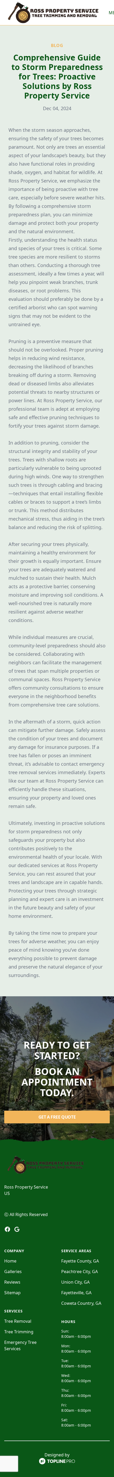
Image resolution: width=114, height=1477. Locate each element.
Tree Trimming (18, 1332)
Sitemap (12, 1293)
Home (10, 1261)
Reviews (12, 1282)
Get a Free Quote (57, 1117)
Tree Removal (17, 1321)
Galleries (13, 1271)
